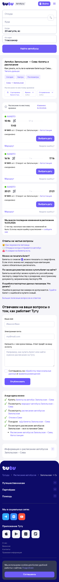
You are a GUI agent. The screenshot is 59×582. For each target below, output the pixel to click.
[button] (5, 516)
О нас (4, 543)
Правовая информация (12, 552)
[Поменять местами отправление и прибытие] (51, 18)
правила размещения (29, 373)
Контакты (6, 549)
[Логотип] (8, 3)
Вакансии (6, 546)
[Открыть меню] (55, 3)
